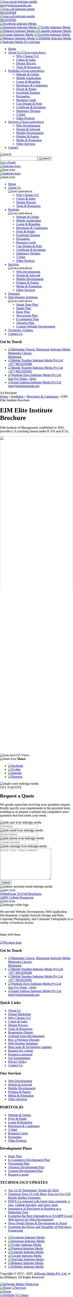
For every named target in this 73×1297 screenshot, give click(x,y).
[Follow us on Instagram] (18, 27)
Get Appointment (19, 1058)
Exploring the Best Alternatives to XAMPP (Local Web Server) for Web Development (40, 1217)
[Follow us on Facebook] (18, 23)
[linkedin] (15, 773)
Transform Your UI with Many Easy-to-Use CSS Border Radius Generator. (39, 1195)
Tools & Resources (28, 67)
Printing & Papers (27, 136)
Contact (13, 147)
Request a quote (18, 1174)
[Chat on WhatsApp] (19, 1284)
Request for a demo (20, 1050)
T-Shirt (20, 114)
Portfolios (17, 396)
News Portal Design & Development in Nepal (37, 1223)
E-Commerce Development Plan (29, 1160)
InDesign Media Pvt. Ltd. (50, 1273)
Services (14, 122)
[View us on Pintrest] (17, 31)
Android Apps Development (26, 1036)
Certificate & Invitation (31, 107)
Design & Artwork (28, 129)
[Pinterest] (15, 776)
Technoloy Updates (20, 330)
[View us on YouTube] (52, 34)
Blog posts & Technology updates (30, 1047)
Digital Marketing (19, 1014)
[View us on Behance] (17, 38)
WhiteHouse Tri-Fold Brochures (20, 894)
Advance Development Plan (26, 1167)
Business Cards (26, 100)
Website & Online (27, 74)
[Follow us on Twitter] (53, 27)
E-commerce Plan (27, 319)
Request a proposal (20, 1054)
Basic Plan (23, 312)
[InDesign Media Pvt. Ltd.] (20, 42)
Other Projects (25, 118)
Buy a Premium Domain (23, 1039)
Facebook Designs (28, 92)
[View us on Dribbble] (53, 38)
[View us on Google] (16, 34)
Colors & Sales (25, 60)
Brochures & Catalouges (32, 85)
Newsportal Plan (27, 315)
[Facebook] (15, 765)
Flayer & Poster (26, 89)
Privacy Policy (17, 1061)
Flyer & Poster (25, 231)
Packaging (23, 96)
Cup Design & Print (29, 103)
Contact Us (15, 334)
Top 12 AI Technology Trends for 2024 (33, 1190)
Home (12, 49)
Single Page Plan (27, 304)
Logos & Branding (28, 81)
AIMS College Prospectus (16, 897)
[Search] (45, 158)
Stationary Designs (28, 111)
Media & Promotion (29, 140)
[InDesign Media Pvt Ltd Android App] (10, 942)
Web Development (28, 125)
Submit (6, 882)
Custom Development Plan (25, 1171)
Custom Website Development (35, 326)
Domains (14, 293)
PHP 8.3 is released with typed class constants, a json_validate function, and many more (39, 1203)
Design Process (26, 63)
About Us (14, 52)
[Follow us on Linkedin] (53, 31)
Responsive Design (20, 1032)
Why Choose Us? (27, 56)
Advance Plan (25, 323)
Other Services (25, 144)
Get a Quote (8, 162)
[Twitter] (14, 769)
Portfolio (14, 70)
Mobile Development (29, 133)
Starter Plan (23, 308)
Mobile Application (28, 78)
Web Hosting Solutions (23, 297)
